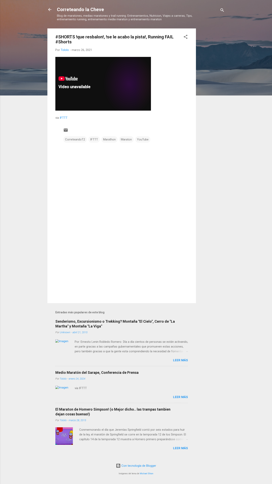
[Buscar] (222, 11)
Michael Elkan (146, 473)
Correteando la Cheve (80, 9)
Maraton (126, 139)
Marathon (109, 139)
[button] (185, 37)
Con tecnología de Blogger (138, 465)
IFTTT (64, 118)
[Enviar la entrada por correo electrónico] (65, 131)
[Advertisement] (212, 88)
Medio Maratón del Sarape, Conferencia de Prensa (97, 372)
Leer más (180, 360)
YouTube (143, 139)
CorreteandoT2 (75, 139)
